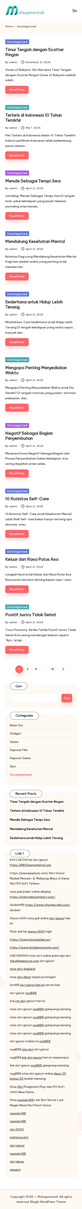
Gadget (15, 733)
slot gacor (56, 918)
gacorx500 (36, 931)
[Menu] (74, 10)
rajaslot (15, 1170)
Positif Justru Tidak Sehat (30, 614)
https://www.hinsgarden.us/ (30, 940)
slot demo (17, 1161)
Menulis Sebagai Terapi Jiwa (33, 180)
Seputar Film (19, 750)
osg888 (31, 993)
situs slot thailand (22, 969)
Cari (19, 686)
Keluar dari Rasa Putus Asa (31, 559)
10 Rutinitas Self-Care (27, 498)
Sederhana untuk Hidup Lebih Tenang (34, 304)
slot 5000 (17, 1129)
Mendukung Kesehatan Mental (35, 241)
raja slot (27, 1049)
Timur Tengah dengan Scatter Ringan (34, 52)
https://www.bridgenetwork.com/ (34, 947)
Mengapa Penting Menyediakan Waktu (36, 370)
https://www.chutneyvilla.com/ (47, 905)
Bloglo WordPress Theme (48, 1202)
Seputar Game (20, 758)
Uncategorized (17, 42)
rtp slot (20, 1001)
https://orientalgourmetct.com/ (32, 897)
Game (14, 742)
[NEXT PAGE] (62, 669)
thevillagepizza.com (24, 961)
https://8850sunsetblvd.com (30, 865)
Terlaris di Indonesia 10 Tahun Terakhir (33, 117)
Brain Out (16, 725)
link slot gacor (32, 1057)
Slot (13, 766)
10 (52, 668)
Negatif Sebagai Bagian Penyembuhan (29, 435)
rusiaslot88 (25, 1100)
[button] (62, 669)
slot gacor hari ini (32, 985)
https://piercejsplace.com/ (29, 873)
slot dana (24, 977)
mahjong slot (19, 1137)
